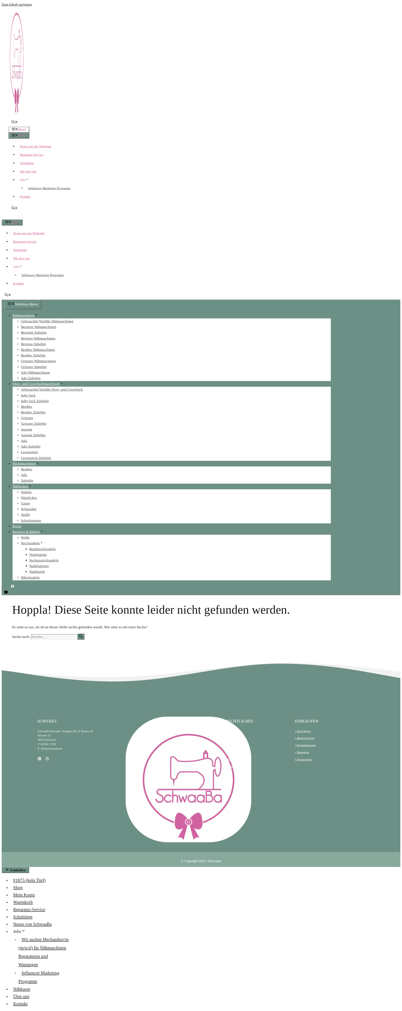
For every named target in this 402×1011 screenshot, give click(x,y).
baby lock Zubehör (35, 401)
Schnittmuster (31, 521)
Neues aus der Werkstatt (35, 146)
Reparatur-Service (31, 154)
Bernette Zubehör (34, 333)
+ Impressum (232, 738)
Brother (26, 407)
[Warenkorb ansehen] (6, 592)
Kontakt (25, 196)
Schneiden (28, 509)
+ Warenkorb (302, 752)
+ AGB (229, 731)
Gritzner (27, 418)
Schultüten (27, 163)
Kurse (17, 526)
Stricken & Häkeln (26, 532)
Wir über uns (28, 171)
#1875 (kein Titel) (29, 880)
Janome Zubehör (33, 435)
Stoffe (25, 515)
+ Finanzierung (303, 759)
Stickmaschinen (24, 464)
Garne (25, 503)
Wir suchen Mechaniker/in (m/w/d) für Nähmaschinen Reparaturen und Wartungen (43, 952)
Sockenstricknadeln (44, 560)
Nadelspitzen (39, 566)
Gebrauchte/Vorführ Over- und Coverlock (52, 390)
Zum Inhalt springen (17, 4)
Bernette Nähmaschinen (38, 327)
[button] (14, 122)
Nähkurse (21, 989)
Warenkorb (23, 902)
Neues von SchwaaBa (32, 924)
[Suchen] (80, 637)
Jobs (23, 180)
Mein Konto (24, 894)
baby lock (28, 395)
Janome (26, 429)
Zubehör (27, 481)
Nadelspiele (38, 555)
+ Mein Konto (303, 731)
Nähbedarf (20, 486)
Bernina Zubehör (33, 344)
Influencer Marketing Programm (49, 188)
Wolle (25, 538)
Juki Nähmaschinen (35, 373)
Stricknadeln (30, 543)
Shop (18, 887)
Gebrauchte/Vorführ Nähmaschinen (47, 321)
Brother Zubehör (33, 355)
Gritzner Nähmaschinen (38, 361)
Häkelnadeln (30, 578)
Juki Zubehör (31, 378)
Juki (24, 441)
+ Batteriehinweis (235, 759)
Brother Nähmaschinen (38, 350)
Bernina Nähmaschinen (38, 338)
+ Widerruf (231, 766)
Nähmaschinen (24, 316)
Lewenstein (29, 452)
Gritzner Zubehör (34, 367)
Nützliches (29, 498)
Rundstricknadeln (42, 549)
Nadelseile (37, 572)
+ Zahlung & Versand (237, 752)
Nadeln (26, 492)
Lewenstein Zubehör (36, 458)
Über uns (21, 996)
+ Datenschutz (233, 745)
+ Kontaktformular (305, 745)
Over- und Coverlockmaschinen (36, 384)
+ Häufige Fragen (304, 738)
